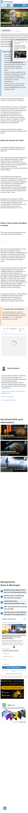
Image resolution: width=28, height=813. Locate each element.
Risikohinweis (18, 676)
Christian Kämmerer (18, 426)
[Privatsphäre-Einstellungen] (5, 808)
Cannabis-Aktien (6, 30)
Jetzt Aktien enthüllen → (14, 667)
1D (4, 328)
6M (15, 328)
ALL (23, 328)
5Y (20, 328)
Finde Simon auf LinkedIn (8, 400)
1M (9, 328)
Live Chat (12, 317)
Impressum (13, 676)
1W (7, 328)
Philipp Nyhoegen (18, 458)
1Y (18, 328)
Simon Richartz (24, 10)
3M (12, 328)
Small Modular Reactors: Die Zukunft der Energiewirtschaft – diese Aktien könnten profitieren (14, 636)
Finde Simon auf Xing (7, 396)
